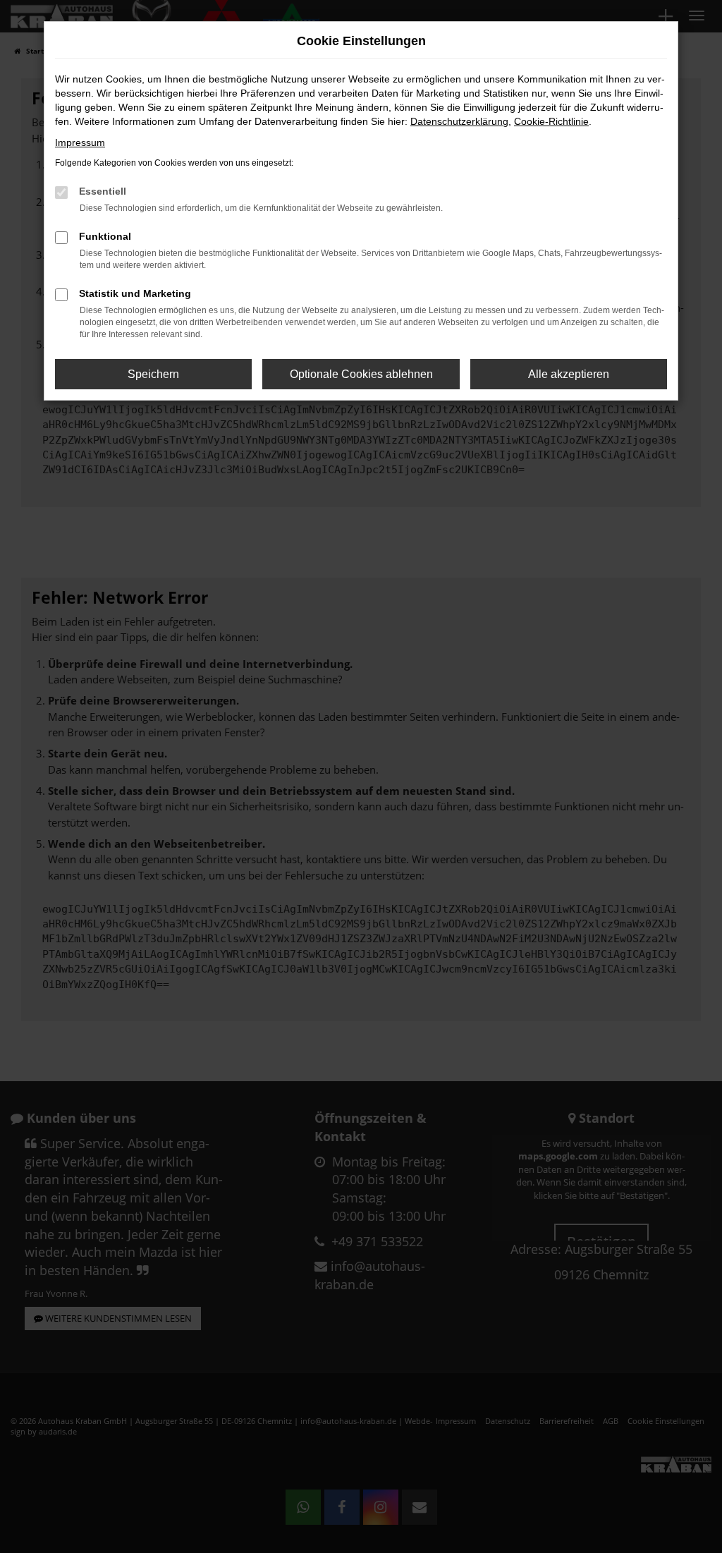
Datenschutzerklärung (459, 121)
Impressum (80, 142)
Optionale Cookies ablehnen (361, 374)
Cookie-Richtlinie (551, 121)
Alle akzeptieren (568, 374)
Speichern (153, 374)
